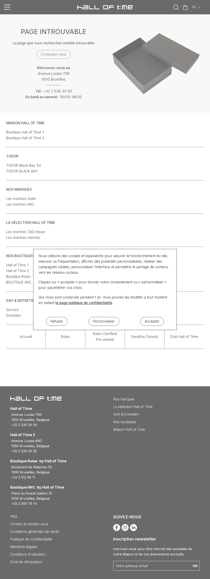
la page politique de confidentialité (83, 303)
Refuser (56, 321)
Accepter (152, 321)
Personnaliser (104, 321)
